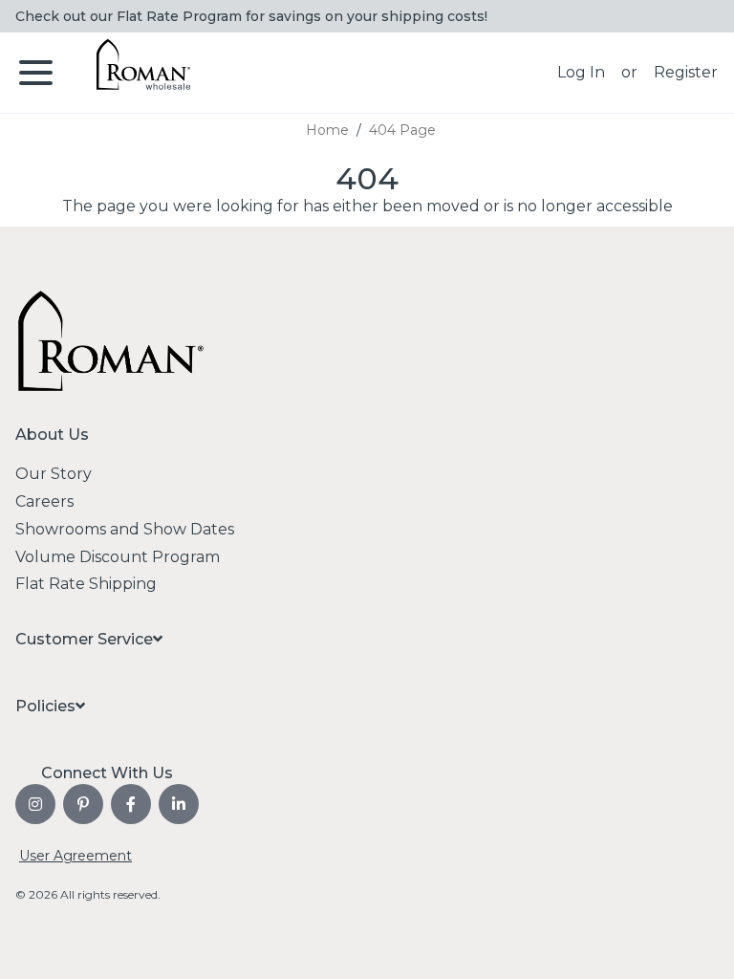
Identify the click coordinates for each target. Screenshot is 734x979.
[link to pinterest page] (83, 804)
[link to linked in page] (179, 804)
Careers (44, 501)
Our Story (53, 474)
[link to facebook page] (131, 804)
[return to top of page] (698, 943)
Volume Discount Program (117, 557)
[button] (581, 73)
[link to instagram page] (35, 804)
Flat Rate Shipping (86, 584)
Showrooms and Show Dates (124, 529)
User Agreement (75, 855)
